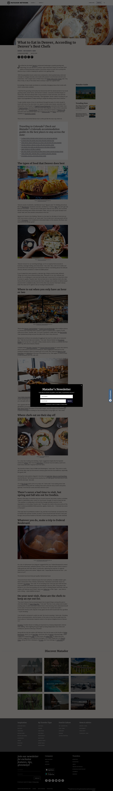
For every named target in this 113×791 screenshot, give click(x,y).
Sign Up (70, 401)
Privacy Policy (64, 404)
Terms (58, 404)
